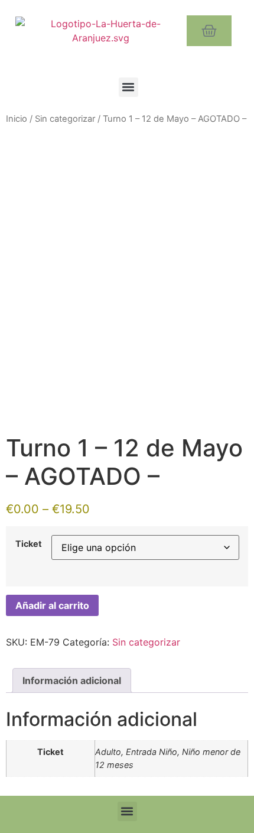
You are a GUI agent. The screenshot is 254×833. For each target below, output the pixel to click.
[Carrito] (209, 30)
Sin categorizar (65, 119)
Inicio (16, 119)
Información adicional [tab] (71, 680)
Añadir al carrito (52, 605)
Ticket (28, 544)
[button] (128, 87)
